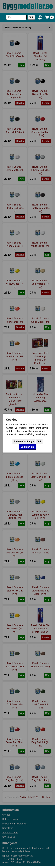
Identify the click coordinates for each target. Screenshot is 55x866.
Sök (31, 17)
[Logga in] (39, 17)
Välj (39, 441)
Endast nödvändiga (24, 441)
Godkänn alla (27, 447)
